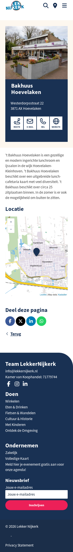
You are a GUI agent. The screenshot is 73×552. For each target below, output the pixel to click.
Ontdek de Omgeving (21, 430)
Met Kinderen (15, 424)
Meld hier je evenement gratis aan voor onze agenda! (34, 467)
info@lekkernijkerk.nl (21, 371)
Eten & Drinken (16, 407)
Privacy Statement (19, 545)
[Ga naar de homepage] (15, 5)
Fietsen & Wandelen (20, 413)
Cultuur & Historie (18, 419)
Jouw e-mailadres (19, 487)
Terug (15, 334)
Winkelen (12, 401)
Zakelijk (11, 452)
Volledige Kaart (17, 458)
